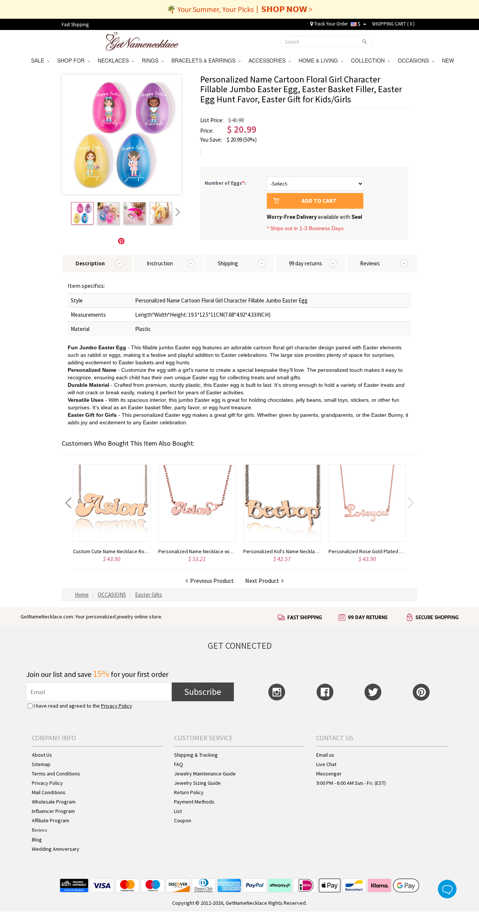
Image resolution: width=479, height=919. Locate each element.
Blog (37, 839)
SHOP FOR (72, 60)
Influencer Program (53, 811)
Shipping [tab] (228, 263)
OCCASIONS (415, 60)
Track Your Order (330, 24)
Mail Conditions (48, 792)
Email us (325, 754)
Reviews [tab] (370, 263)
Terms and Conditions (56, 773)
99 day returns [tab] (305, 263)
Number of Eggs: (226, 183)
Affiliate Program (50, 820)
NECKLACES (115, 60)
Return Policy (189, 792)
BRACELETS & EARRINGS (204, 60)
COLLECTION (369, 60)
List (178, 811)
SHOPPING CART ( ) (393, 24)
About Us (42, 754)
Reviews (39, 830)
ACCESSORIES (268, 60)
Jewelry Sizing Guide (197, 783)
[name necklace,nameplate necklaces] (142, 40)
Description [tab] (90, 263)
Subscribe (202, 691)
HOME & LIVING (320, 60)
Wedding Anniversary (55, 849)
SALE (39, 60)
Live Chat (326, 764)
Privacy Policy (116, 705)
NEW (448, 60)
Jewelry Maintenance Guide (205, 773)
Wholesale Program (54, 801)
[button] (68, 503)
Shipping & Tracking (196, 754)
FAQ (178, 764)
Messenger (329, 773)
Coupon (182, 820)
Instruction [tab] (160, 263)
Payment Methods (194, 801)
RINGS (151, 60)
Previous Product (211, 580)
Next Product (263, 580)
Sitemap (41, 764)
